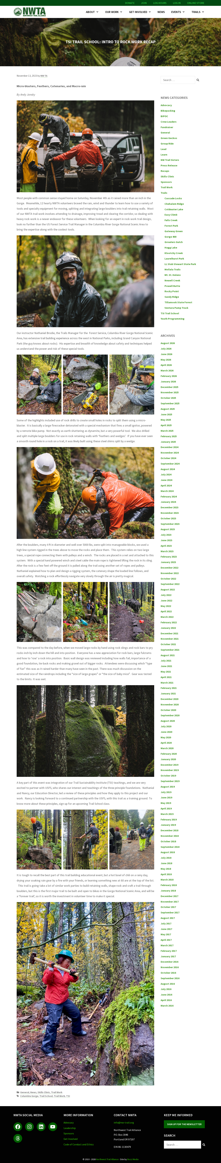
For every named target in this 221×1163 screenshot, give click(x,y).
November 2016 (170, 967)
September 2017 (170, 912)
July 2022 (166, 595)
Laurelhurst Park (174, 258)
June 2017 (166, 929)
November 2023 (170, 512)
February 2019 (169, 819)
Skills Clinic (44, 1092)
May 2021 (166, 671)
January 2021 (168, 693)
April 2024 (166, 485)
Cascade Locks (173, 198)
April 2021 (166, 677)
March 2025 (167, 430)
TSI (68, 1096)
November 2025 (170, 392)
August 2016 (168, 983)
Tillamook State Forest (178, 302)
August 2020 (168, 720)
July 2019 (166, 792)
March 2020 (167, 748)
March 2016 (167, 1005)
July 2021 (166, 660)
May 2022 (166, 606)
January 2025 (168, 441)
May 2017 (166, 934)
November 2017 (170, 901)
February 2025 (169, 436)
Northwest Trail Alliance (107, 1159)
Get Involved (138, 12)
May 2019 (166, 803)
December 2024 (169, 447)
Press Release (169, 165)
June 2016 (166, 994)
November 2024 (170, 452)
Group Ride (167, 143)
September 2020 (170, 715)
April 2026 (166, 365)
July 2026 (166, 348)
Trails (196, 12)
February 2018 (169, 885)
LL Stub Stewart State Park (180, 264)
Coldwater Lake (174, 209)
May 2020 (166, 737)
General (24, 1092)
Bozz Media (132, 1159)
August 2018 (168, 852)
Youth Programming (172, 318)
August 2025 (168, 408)
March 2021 (167, 682)
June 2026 (166, 354)
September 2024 (170, 463)
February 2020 (169, 753)
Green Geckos (169, 138)
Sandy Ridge (172, 296)
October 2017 (168, 907)
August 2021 (168, 655)
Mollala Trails (173, 269)
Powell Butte (172, 286)
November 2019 (170, 770)
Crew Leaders (169, 121)
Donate (130, 3)
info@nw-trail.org (124, 1122)
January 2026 (168, 381)
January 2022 (168, 627)
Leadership (70, 1128)
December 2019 (169, 764)
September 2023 (170, 523)
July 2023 (166, 534)
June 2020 (166, 731)
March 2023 (167, 551)
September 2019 (170, 781)
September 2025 (170, 403)
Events (176, 12)
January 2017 (168, 956)
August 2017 (168, 918)
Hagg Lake (171, 247)
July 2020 (166, 726)
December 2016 (169, 961)
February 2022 (169, 622)
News (161, 12)
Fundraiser (167, 127)
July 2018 (166, 857)
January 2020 (168, 759)
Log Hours (159, 3)
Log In (177, 3)
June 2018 (166, 863)
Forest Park (171, 225)
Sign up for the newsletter (184, 1124)
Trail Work (56, 1092)
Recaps (165, 171)
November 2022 (170, 573)
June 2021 (166, 666)
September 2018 (170, 846)
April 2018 (166, 874)
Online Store (195, 3)
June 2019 (166, 797)
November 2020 (170, 704)
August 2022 (168, 589)
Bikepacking (168, 110)
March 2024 (167, 491)
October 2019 (168, 775)
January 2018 (168, 890)
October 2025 (168, 397)
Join (144, 3)
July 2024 (166, 474)
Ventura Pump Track (176, 307)
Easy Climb (171, 214)
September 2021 (170, 649)
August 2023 (168, 529)
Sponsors (166, 182)
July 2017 (166, 923)
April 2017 (166, 939)
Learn (164, 154)
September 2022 (170, 584)
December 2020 (169, 699)
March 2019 (167, 814)
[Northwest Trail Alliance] (30, 12)
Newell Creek (172, 280)
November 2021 (170, 638)
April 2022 (166, 611)
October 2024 (168, 458)
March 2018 (167, 879)
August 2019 (168, 786)
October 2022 (168, 578)
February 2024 (169, 496)
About (90, 12)
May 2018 (166, 868)
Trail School (46, 1096)
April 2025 (166, 425)
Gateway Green (174, 231)
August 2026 (168, 343)
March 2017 (167, 945)
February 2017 (169, 950)
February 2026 (169, 376)
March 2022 (167, 616)
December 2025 (169, 387)
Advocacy (166, 105)
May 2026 (166, 359)
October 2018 (168, 841)
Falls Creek (171, 220)
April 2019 (166, 808)
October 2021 (168, 644)
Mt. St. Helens (173, 274)
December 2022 (169, 567)
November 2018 (170, 835)
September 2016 (170, 978)
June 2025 (166, 414)
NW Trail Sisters (170, 159)
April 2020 (166, 742)
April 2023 (166, 545)
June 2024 (166, 480)
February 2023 (169, 556)
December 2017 (169, 896)
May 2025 (166, 419)
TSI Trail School (170, 313)
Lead (163, 149)
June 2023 (166, 540)
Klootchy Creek (174, 253)
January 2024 (168, 501)
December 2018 (169, 830)
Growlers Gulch (174, 242)
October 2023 (168, 518)
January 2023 (168, 562)
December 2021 (169, 633)
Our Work (112, 12)
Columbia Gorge (29, 1096)
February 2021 (169, 688)
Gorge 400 (170, 236)
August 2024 (168, 469)
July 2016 (166, 989)
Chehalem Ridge (174, 203)
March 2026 (167, 370)
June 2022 (166, 600)
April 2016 (166, 1000)
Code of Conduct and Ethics (79, 1144)
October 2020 (168, 710)
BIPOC (164, 116)
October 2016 (168, 972)
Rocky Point (172, 291)
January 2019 (168, 824)
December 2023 (169, 507)
